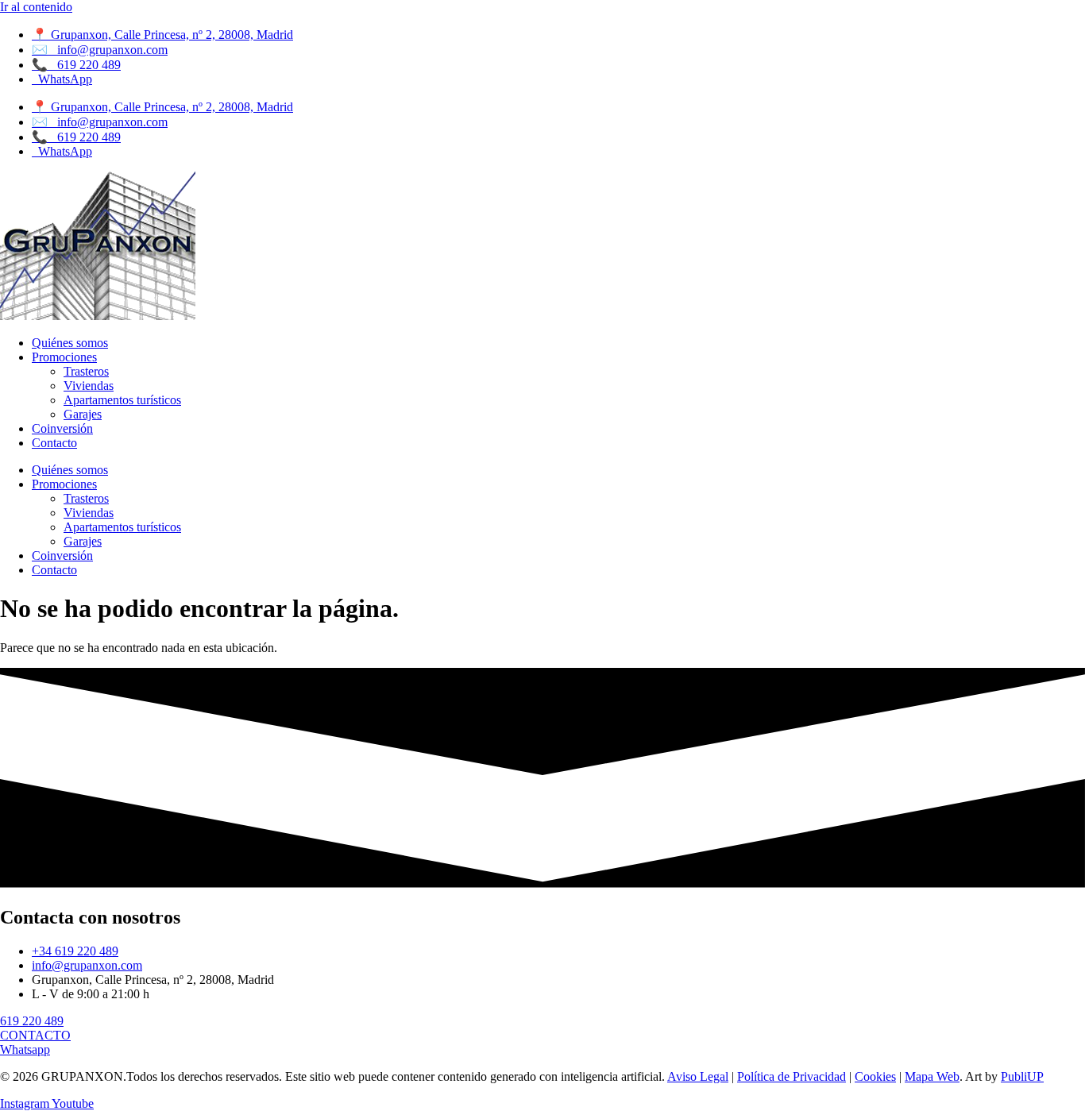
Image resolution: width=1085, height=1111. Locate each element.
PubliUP (1022, 1076)
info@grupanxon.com (100, 49)
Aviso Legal (697, 1076)
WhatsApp (62, 79)
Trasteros (86, 371)
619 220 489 (76, 64)
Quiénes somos (70, 342)
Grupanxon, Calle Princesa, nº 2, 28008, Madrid (162, 34)
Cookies (875, 1076)
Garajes (83, 414)
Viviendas (89, 385)
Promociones (64, 357)
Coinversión (62, 428)
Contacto (54, 442)
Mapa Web (932, 1076)
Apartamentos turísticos (122, 400)
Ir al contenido (36, 7)
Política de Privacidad (791, 1076)
